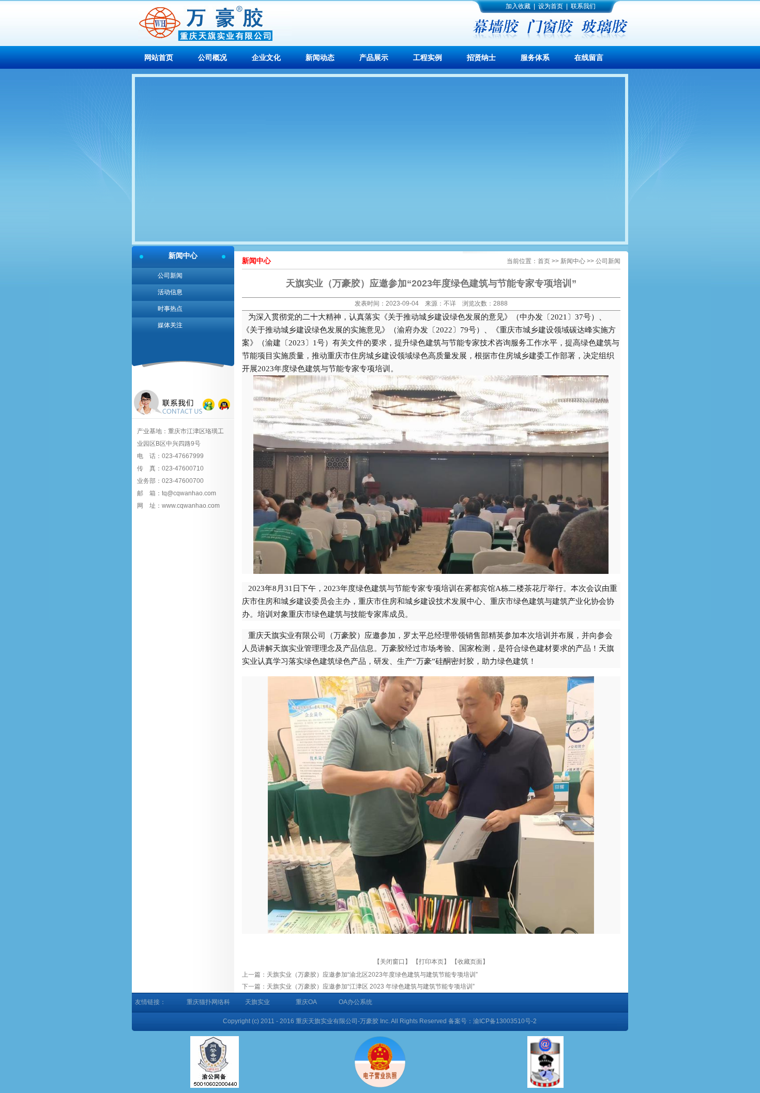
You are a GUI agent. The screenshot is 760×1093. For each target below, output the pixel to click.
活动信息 (170, 292)
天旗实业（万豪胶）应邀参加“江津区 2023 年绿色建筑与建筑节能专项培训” (371, 986)
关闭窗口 (392, 961)
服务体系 (535, 57)
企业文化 (266, 57)
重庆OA (306, 1002)
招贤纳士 (481, 57)
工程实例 (427, 57)
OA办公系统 (355, 1002)
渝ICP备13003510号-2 (505, 1021)
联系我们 (583, 6)
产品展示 (373, 57)
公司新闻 (170, 275)
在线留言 (588, 57)
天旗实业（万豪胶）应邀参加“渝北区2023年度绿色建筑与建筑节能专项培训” (372, 974)
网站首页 (158, 57)
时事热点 (170, 308)
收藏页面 (470, 961)
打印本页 (431, 961)
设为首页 (550, 6)
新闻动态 (320, 57)
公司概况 (212, 57)
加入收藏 (518, 6)
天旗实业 (257, 1002)
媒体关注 (170, 325)
